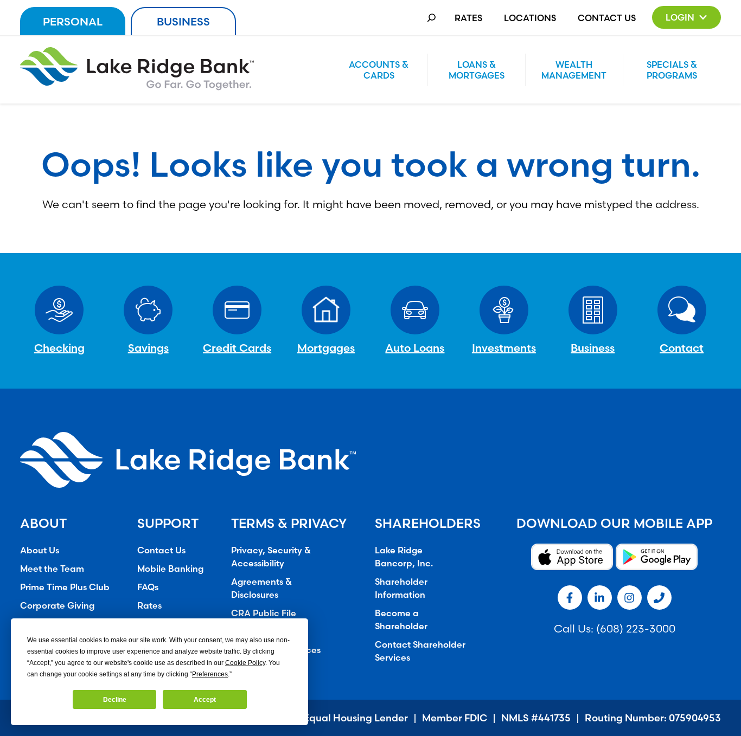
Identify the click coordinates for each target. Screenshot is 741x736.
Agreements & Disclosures (261, 588)
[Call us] (659, 597)
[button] (686, 17)
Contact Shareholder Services (420, 651)
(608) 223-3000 (635, 628)
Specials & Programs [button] (672, 70)
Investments (504, 347)
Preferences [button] (210, 674)
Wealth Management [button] (573, 70)
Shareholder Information (401, 588)
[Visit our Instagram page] (629, 597)
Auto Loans (414, 347)
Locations (530, 17)
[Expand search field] (431, 17)
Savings (148, 347)
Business (183, 21)
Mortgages (326, 347)
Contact (682, 347)
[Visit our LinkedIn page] (599, 597)
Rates (468, 17)
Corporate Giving (57, 605)
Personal (73, 21)
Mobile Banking (170, 568)
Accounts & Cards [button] (378, 70)
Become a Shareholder (401, 619)
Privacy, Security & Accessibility (271, 557)
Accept (205, 699)
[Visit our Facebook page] (570, 597)
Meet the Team (52, 568)
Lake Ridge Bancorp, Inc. (404, 557)
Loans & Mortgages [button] (476, 70)
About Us (39, 550)
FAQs (147, 587)
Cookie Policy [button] (245, 663)
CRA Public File (263, 613)
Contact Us (607, 17)
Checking (59, 347)
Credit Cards (237, 347)
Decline (114, 699)
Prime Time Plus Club (65, 587)
